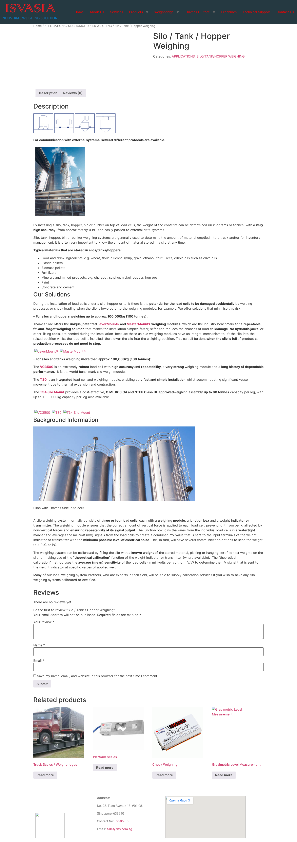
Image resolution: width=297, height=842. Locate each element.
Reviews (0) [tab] (73, 93)
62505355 (122, 821)
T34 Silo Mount (52, 392)
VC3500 (46, 367)
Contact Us (285, 12)
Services (116, 12)
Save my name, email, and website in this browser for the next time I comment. (97, 676)
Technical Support (257, 12)
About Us (97, 12)
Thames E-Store (197, 12)
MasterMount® (139, 324)
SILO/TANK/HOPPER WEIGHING (90, 26)
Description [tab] (48, 93)
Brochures (229, 12)
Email (38, 660)
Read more (45, 775)
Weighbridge (164, 12)
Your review (43, 622)
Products (136, 12)
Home (79, 12)
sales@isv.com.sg (119, 829)
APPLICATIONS (54, 26)
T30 (43, 379)
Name (39, 645)
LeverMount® (108, 324)
